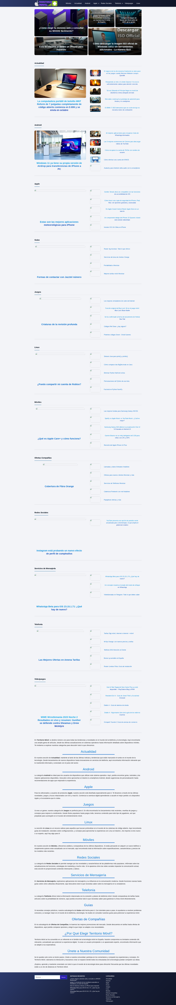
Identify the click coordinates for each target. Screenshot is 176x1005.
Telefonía (118, 3)
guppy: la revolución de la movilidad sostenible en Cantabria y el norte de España (84, 983)
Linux (138, 3)
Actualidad (78, 3)
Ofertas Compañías (43, 458)
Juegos (37, 292)
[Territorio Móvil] (45, 3)
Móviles (68, 3)
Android (87, 3)
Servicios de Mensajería (45, 568)
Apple (95, 3)
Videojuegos (129, 3)
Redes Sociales (106, 3)
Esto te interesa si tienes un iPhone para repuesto (84, 985)
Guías (37, 240)
